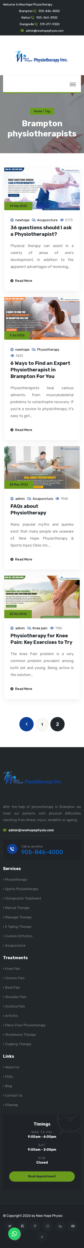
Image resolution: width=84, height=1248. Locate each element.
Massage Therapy (18, 917)
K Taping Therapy (18, 927)
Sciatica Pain (15, 1006)
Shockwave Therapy (20, 1035)
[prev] (26, 724)
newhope (22, 220)
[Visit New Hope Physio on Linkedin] (60, 1226)
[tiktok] (42, 1236)
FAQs (9, 1077)
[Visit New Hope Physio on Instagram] (47, 1226)
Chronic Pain (15, 978)
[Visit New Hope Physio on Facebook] (22, 1226)
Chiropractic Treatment (23, 898)
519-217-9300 (50, 24)
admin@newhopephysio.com (45, 31)
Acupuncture (47, 220)
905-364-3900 (46, 17)
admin (20, 499)
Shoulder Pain (16, 997)
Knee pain (40, 628)
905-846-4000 (49, 11)
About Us (12, 1067)
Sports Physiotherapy (21, 889)
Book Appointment (42, 1176)
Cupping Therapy (18, 1044)
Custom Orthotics (18, 936)
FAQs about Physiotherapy (28, 509)
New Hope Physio (49, 1216)
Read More (23, 281)
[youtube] (73, 1226)
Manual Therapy (17, 908)
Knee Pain (12, 969)
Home (38, 111)
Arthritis (11, 1016)
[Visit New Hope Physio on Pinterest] (35, 1226)
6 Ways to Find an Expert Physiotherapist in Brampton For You (40, 369)
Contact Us (13, 1095)
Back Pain (12, 987)
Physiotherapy (48, 350)
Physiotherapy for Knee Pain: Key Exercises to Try (41, 639)
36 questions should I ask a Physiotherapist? (41, 231)
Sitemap (11, 1105)
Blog (8, 1086)
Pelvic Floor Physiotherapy (25, 1025)
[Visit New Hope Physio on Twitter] (9, 1226)
